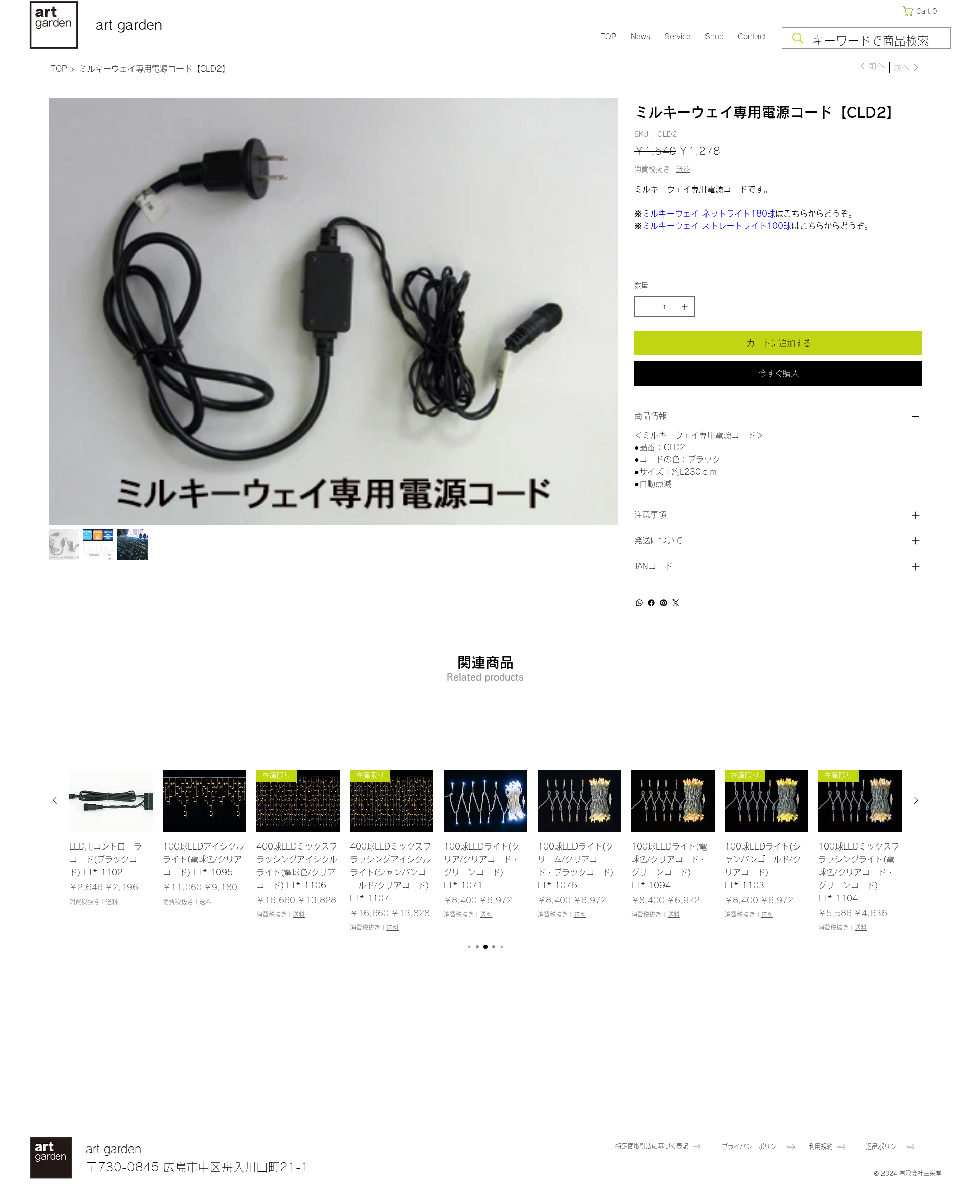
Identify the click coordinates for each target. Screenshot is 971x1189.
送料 (112, 902)
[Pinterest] (663, 603)
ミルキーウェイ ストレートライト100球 (716, 226)
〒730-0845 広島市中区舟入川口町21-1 (197, 1167)
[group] (485, 850)
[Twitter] (676, 603)
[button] (922, 11)
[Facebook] (651, 603)
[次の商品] (916, 800)
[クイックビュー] (111, 801)
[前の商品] (55, 800)
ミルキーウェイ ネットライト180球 (708, 213)
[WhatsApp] (639, 603)
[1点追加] (685, 306)
